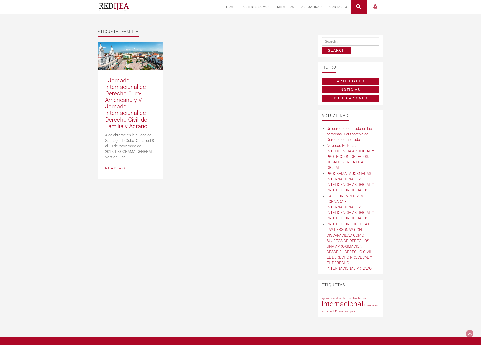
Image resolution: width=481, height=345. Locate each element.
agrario (326, 298)
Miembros (285, 7)
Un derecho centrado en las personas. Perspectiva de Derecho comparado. (349, 134)
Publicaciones (350, 98)
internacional (342, 304)
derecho (341, 298)
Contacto (338, 7)
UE (335, 311)
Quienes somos (256, 7)
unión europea (346, 311)
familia (362, 298)
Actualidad (311, 7)
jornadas (327, 311)
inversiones (371, 305)
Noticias (350, 90)
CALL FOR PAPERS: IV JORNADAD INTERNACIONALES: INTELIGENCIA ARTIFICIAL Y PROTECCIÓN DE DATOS (350, 207)
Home (231, 7)
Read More (118, 168)
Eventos (352, 298)
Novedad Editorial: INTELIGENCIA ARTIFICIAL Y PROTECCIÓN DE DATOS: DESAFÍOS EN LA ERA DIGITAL (350, 156)
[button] (375, 7)
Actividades (350, 81)
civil (333, 298)
